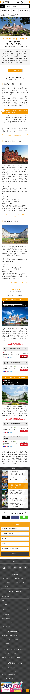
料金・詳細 (24, 356)
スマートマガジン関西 (9, 678)
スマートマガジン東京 (9, 674)
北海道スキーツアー (8, 643)
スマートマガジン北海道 (9, 671)
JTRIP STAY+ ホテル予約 (9, 653)
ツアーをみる (15, 70)
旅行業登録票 (6, 582)
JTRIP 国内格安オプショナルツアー (12, 657)
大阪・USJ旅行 (6, 626)
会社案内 (5, 578)
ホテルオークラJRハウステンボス (12, 304)
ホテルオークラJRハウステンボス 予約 (15, 215)
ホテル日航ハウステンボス (10, 382)
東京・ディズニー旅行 (7, 623)
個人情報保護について (21, 578)
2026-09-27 (12, 538)
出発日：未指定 (5, 10)
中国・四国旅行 (6, 618)
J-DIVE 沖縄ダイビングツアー (11, 635)
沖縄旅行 (4, 600)
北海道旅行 (5, 604)
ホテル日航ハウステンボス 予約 (15, 282)
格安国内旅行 (5, 596)
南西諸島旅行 (5, 614)
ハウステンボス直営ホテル (15, 135)
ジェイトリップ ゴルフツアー (10, 639)
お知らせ (5, 586)
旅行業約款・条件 (20, 582)
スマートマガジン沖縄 (9, 667)
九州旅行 (4, 609)
